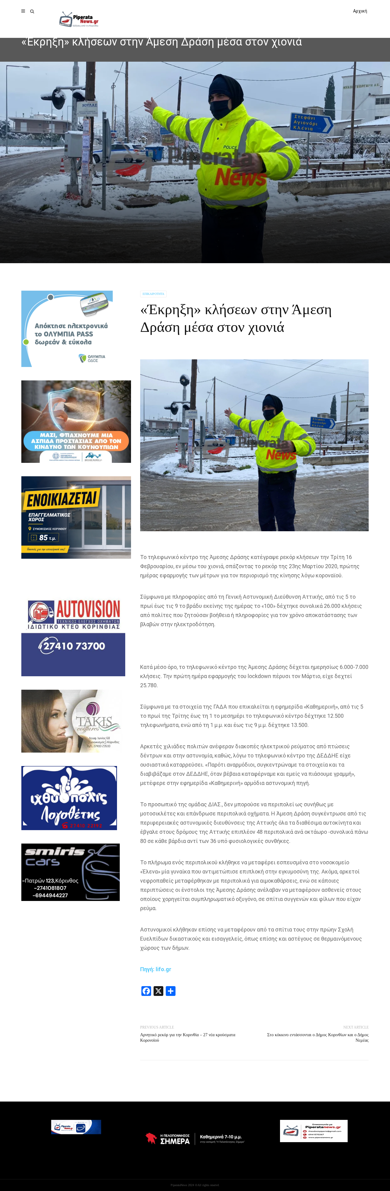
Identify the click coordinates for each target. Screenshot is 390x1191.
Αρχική (360, 11)
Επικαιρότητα (153, 294)
